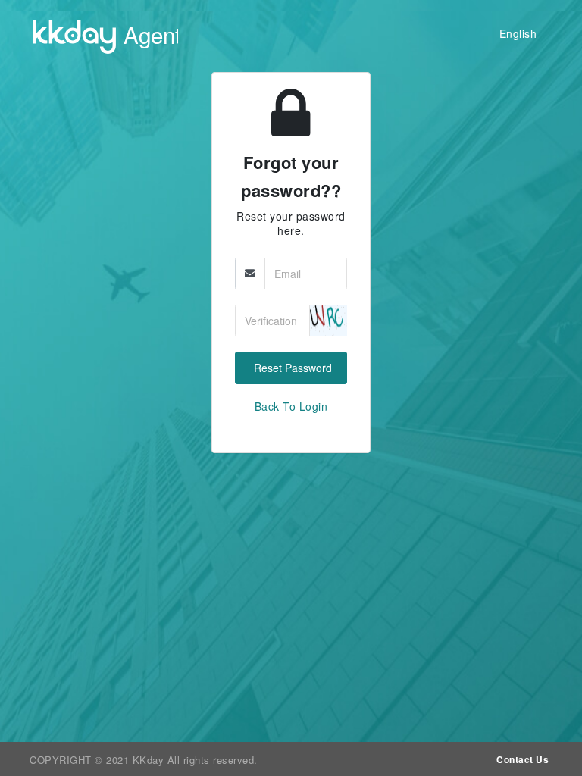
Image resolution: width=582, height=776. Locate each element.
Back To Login (291, 406)
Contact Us (522, 759)
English (518, 33)
